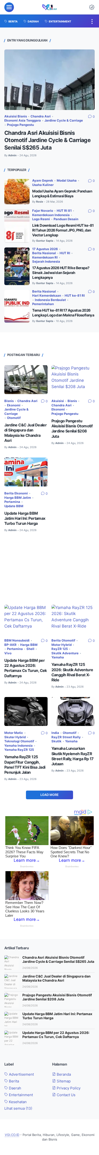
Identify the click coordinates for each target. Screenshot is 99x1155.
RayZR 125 (59, 649)
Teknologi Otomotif (19, 741)
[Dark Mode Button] (92, 7)
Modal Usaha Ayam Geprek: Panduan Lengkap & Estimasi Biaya (62, 193)
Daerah (14, 1088)
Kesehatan (17, 1102)
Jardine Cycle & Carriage (63, 120)
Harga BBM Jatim (17, 497)
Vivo (8, 653)
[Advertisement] (49, 568)
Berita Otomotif (63, 640)
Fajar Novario (42, 210)
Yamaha (57, 657)
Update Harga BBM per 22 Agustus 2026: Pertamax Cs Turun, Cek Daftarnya (55, 1035)
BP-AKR (10, 645)
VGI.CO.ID (12, 1135)
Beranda (63, 1074)
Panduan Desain (66, 219)
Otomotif (14, 418)
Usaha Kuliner (43, 185)
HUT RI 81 (64, 210)
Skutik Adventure (65, 653)
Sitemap (63, 1081)
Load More (49, 795)
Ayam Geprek (42, 180)
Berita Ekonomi (16, 493)
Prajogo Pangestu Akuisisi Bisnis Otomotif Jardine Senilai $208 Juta (57, 997)
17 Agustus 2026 (45, 249)
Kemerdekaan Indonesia (51, 215)
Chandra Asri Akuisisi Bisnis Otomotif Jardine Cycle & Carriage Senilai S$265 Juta (47, 140)
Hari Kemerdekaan (46, 295)
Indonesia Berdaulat (50, 300)
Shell (30, 649)
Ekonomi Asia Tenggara (22, 120)
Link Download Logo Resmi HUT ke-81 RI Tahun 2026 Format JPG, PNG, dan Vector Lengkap (63, 230)
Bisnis (9, 401)
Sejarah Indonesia (46, 261)
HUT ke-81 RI (75, 295)
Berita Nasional (44, 253)
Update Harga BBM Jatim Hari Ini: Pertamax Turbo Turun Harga (24, 518)
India (55, 733)
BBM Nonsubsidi (17, 640)
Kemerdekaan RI (45, 257)
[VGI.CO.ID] (49, 7)
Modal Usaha (67, 180)
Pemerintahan (43, 304)
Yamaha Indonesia (18, 745)
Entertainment (20, 1095)
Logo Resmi (41, 219)
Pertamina (12, 502)
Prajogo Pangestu (20, 125)
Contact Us (65, 1095)
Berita (13, 1081)
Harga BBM (28, 645)
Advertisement (21, 1074)
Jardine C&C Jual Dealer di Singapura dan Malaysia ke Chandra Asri (56, 978)
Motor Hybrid (61, 645)
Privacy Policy (68, 1088)
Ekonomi (13, 405)
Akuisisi (57, 401)
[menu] (9, 7)
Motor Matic (13, 733)
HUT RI (65, 253)
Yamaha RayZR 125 (19, 750)
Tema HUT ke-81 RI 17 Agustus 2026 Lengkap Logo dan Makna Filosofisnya (63, 312)
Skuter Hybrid (15, 737)
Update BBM (13, 506)
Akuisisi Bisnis (15, 116)
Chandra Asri (41, 116)
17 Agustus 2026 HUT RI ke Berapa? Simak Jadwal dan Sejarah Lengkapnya (60, 273)
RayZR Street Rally (66, 737)
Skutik (56, 741)
